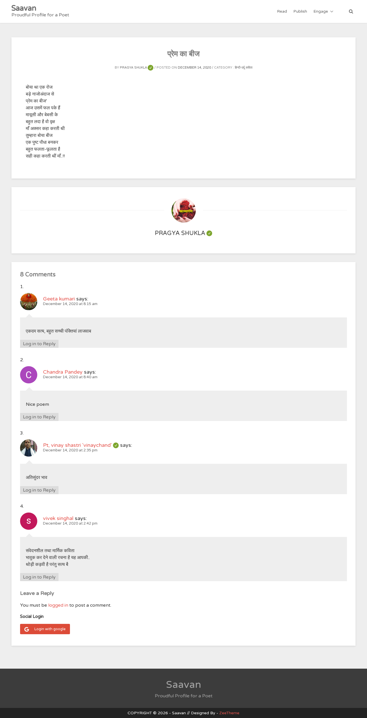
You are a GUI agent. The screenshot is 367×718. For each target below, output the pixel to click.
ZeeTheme (229, 713)
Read (282, 11)
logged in (58, 605)
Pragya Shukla (136, 67)
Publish (300, 11)
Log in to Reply (39, 344)
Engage (320, 11)
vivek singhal (58, 518)
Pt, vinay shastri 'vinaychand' (81, 445)
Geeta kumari (59, 299)
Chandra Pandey (63, 372)
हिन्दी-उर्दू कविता (243, 67)
